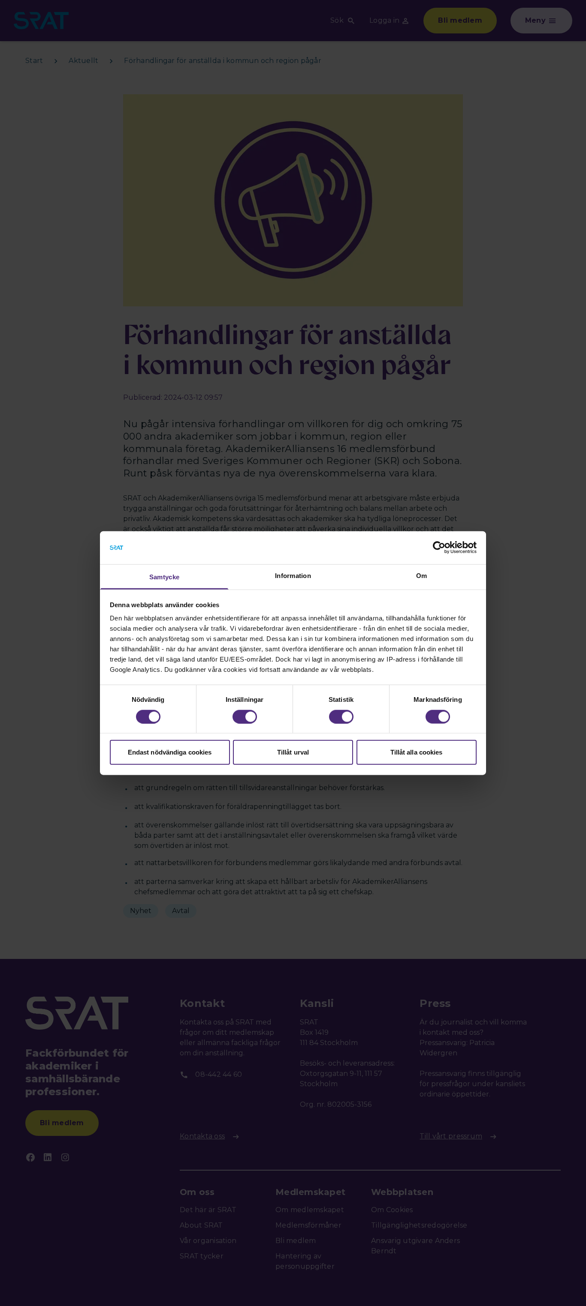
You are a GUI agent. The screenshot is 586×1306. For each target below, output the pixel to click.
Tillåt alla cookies (416, 752)
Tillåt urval (293, 752)
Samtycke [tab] (164, 577)
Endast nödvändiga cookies (170, 752)
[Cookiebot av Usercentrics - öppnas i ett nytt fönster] (439, 547)
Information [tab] (293, 575)
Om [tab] (421, 575)
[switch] (245, 716)
